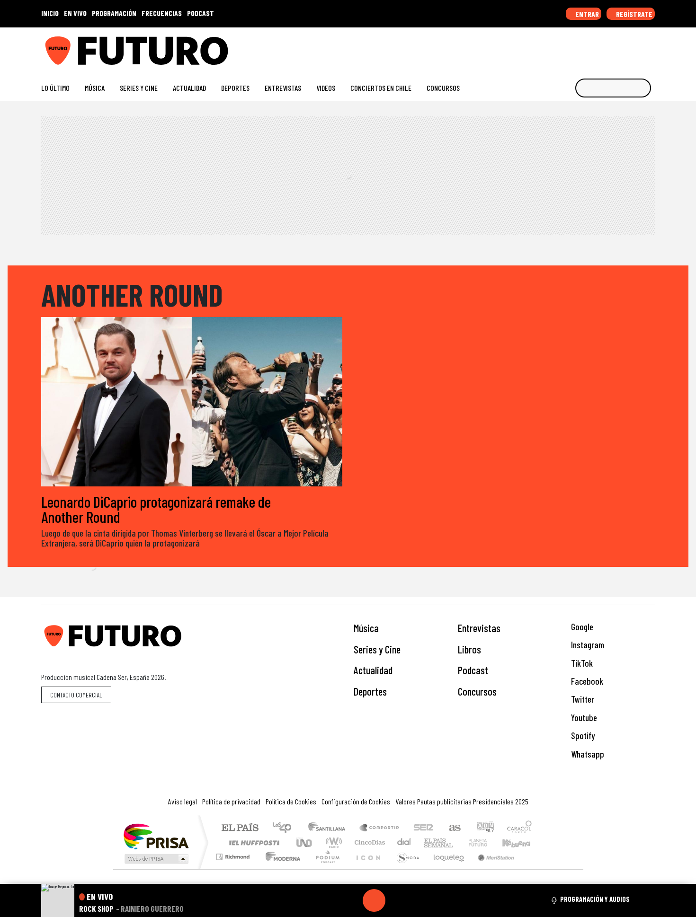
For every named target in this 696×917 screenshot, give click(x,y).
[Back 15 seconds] (351, 900)
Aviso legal (182, 801)
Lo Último (55, 87)
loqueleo (445, 868)
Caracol (519, 828)
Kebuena (520, 842)
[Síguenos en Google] (544, 47)
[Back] (328, 900)
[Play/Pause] (374, 900)
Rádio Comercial (533, 868)
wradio (332, 842)
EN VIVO (75, 13)
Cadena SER (423, 828)
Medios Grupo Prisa (155, 858)
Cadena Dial (487, 842)
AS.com (453, 828)
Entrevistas (283, 87)
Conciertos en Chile (380, 87)
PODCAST (200, 13)
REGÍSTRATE (633, 13)
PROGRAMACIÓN (114, 13)
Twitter (581, 699)
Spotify (582, 735)
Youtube (583, 717)
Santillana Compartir (379, 828)
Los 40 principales (285, 828)
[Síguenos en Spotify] (635, 47)
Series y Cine (139, 87)
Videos (325, 87)
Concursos (443, 87)
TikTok (581, 663)
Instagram (586, 644)
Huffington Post (252, 842)
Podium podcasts (234, 854)
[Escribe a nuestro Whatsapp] (650, 47)
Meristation (491, 868)
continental (404, 842)
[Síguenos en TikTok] (574, 47)
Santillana (329, 828)
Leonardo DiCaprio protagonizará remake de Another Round (156, 509)
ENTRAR (586, 13)
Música (95, 87)
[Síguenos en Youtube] (620, 47)
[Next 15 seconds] (396, 900)
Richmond (234, 868)
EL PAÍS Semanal (430, 842)
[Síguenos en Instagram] (559, 47)
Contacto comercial (76, 695)
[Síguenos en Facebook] (589, 47)
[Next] (419, 900)
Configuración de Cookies (355, 801)
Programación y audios (595, 899)
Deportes (235, 87)
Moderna (280, 868)
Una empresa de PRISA (156, 835)
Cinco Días (368, 842)
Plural (325, 868)
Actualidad (189, 87)
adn (484, 828)
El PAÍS (240, 828)
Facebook (586, 681)
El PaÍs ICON (366, 868)
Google (581, 626)
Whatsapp (586, 754)
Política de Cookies (291, 801)
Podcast (473, 670)
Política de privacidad (231, 801)
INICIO (50, 13)
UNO (305, 842)
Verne (458, 842)
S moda (404, 868)
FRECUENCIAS (162, 13)
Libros (469, 649)
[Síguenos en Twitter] (604, 47)
